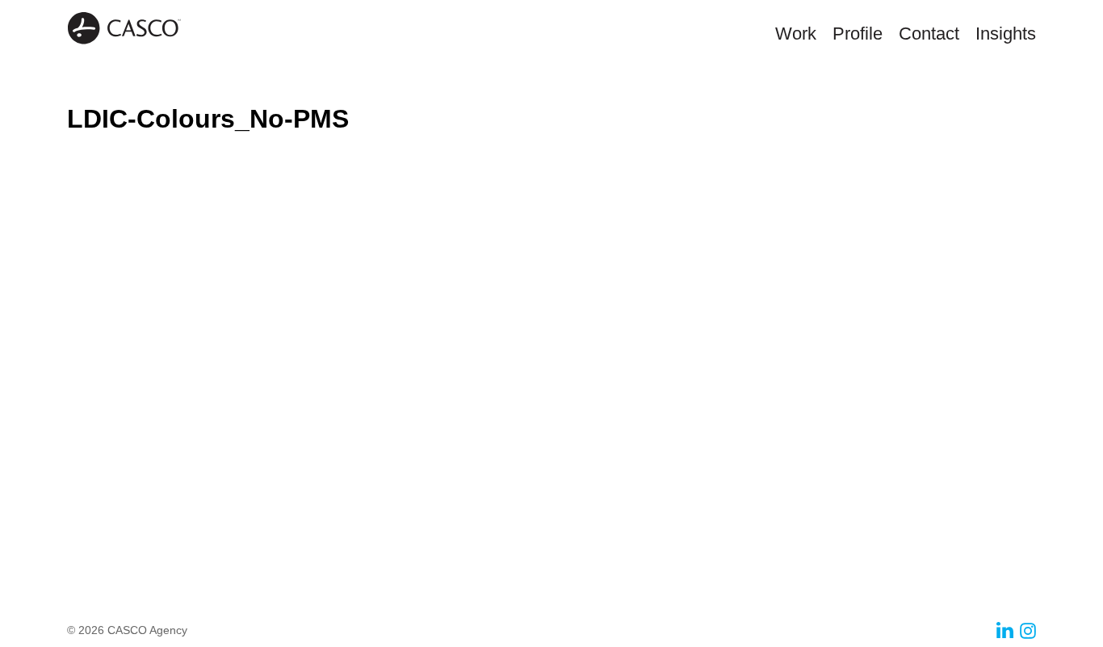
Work (795, 33)
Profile (857, 33)
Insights (1005, 33)
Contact (929, 33)
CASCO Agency (124, 28)
